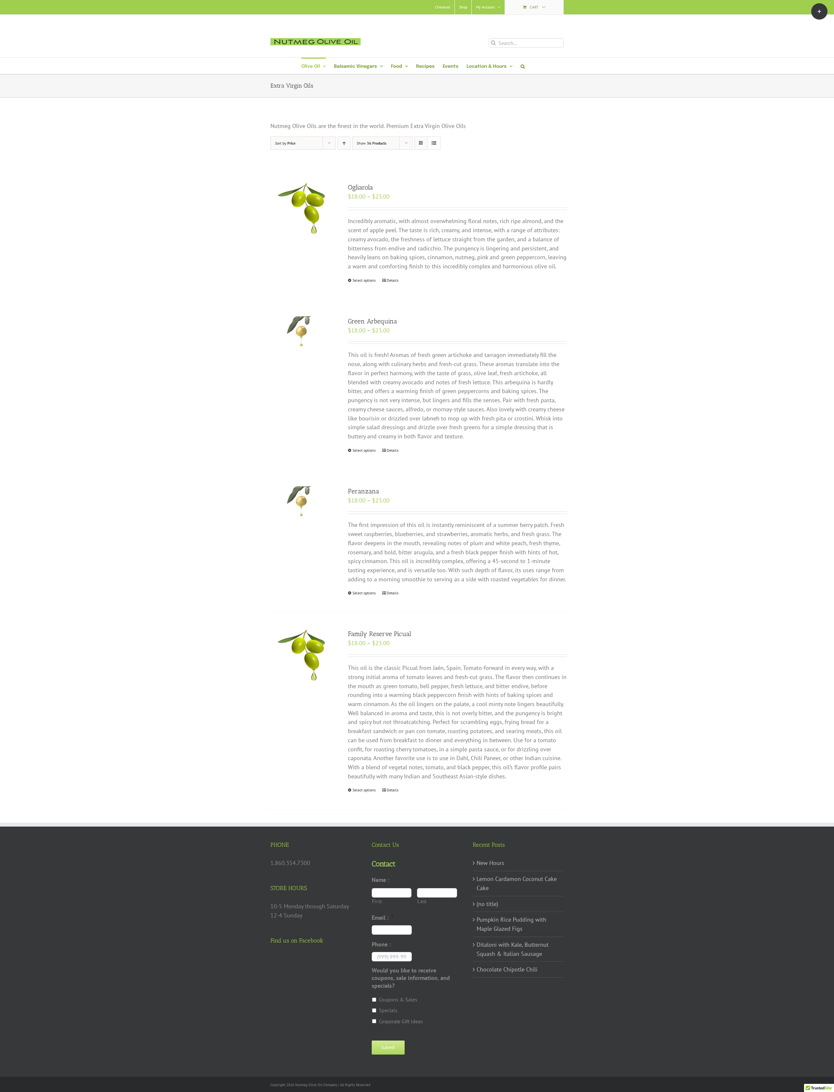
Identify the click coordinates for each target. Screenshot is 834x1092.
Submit (388, 1047)
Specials (388, 1010)
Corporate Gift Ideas (401, 1021)
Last (422, 901)
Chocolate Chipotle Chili (507, 969)
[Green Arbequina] (301, 334)
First (377, 901)
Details (392, 280)
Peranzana (363, 491)
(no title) (487, 904)
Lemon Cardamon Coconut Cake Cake (517, 883)
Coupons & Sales (398, 999)
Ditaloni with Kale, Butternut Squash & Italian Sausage (513, 949)
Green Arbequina (372, 321)
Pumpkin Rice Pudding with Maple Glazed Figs (511, 924)
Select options (364, 280)
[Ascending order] (344, 143)
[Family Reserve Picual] (301, 656)
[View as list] (433, 143)
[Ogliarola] (301, 209)
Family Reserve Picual (379, 634)
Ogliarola (360, 187)
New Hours (490, 863)
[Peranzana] (301, 504)
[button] (523, 66)
